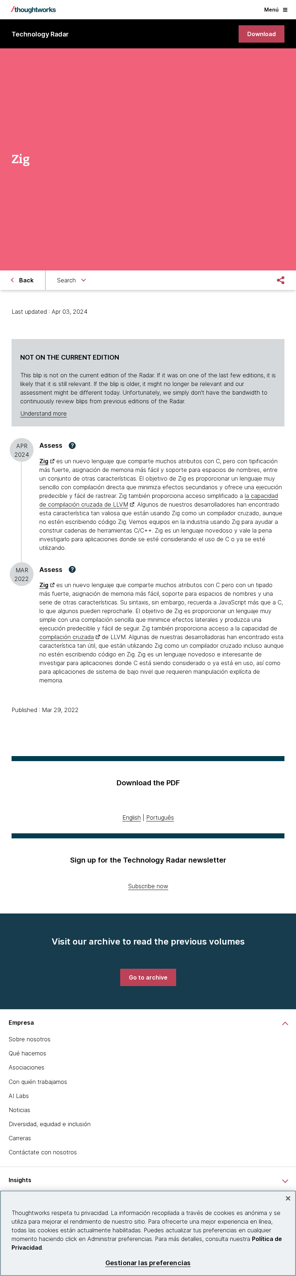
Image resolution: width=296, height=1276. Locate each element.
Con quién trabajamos (38, 1081)
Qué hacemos (27, 1053)
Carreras (20, 1138)
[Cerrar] (288, 1198)
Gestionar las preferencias (148, 1263)
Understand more (43, 413)
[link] (261, 34)
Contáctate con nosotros (43, 1152)
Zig (43, 585)
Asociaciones (26, 1067)
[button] (72, 445)
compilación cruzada (66, 637)
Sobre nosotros (30, 1039)
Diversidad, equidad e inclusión (50, 1124)
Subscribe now (148, 886)
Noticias (19, 1110)
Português (160, 817)
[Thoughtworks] (33, 9)
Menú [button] (271, 9)
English (131, 817)
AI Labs (19, 1095)
